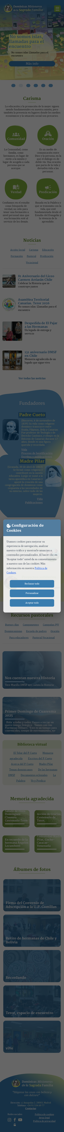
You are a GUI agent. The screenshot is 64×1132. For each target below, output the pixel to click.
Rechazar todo (32, 583)
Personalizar (32, 593)
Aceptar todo (32, 602)
